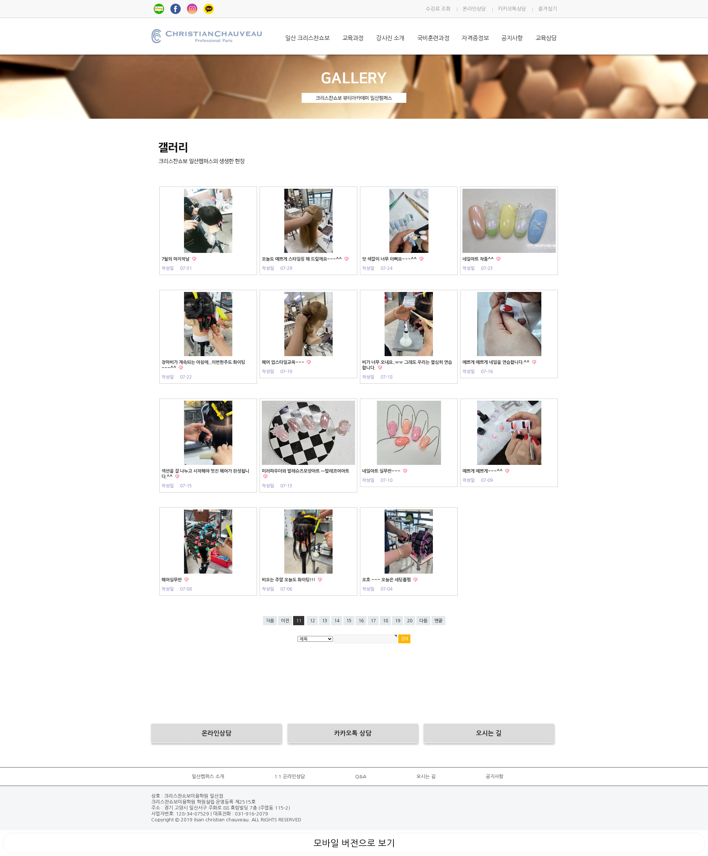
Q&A (360, 776)
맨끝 (438, 621)
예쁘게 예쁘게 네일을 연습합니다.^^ (496, 362)
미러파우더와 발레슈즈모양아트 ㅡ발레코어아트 (305, 471)
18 (385, 621)
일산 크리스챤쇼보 (307, 38)
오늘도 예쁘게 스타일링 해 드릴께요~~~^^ (302, 259)
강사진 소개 (390, 38)
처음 (270, 621)
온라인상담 (474, 8)
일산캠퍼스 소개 (208, 776)
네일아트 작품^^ (478, 259)
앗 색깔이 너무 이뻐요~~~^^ (390, 259)
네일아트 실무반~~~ (382, 471)
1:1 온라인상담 (289, 776)
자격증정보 (475, 38)
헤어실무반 (172, 580)
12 (312, 621)
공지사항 (512, 38)
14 (336, 621)
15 (348, 621)
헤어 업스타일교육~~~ (283, 362)
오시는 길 (425, 776)
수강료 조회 (438, 8)
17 (373, 621)
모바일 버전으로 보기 (354, 843)
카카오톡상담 (512, 8)
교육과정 (353, 38)
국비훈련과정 (433, 38)
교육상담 (546, 38)
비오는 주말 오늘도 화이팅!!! (289, 580)
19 (397, 621)
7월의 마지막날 (176, 259)
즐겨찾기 (547, 8)
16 (361, 621)
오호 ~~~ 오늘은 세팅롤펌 (387, 580)
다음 (423, 621)
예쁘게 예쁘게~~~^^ (483, 471)
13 (324, 621)
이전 (285, 621)
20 (409, 621)
